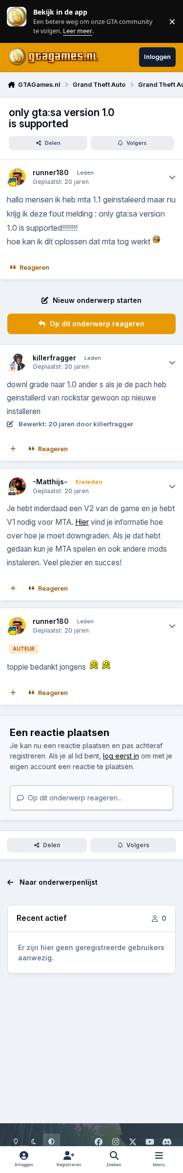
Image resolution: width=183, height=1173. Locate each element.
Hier (82, 522)
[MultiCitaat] (13, 449)
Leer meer (16, 21)
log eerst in (121, 756)
